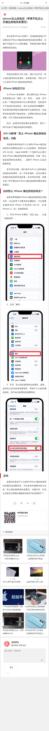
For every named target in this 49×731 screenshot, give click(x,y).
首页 (5, 8)
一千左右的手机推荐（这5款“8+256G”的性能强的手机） (13, 610)
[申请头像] (43, 643)
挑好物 (26, 3)
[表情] (42, 660)
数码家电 (12, 8)
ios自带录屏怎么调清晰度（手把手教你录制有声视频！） (35, 610)
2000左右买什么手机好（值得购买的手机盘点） (36, 559)
